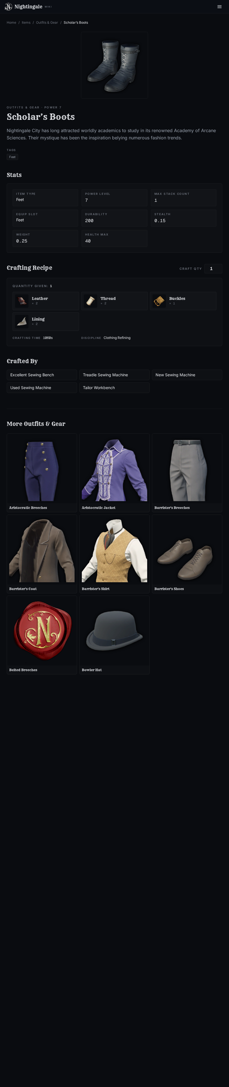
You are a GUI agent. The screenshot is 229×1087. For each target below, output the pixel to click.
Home (11, 22)
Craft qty (191, 269)
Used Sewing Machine (30, 387)
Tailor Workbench (99, 387)
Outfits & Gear (47, 22)
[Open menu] (219, 7)
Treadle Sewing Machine (105, 374)
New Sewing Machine (175, 374)
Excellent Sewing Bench (32, 374)
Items (26, 22)
